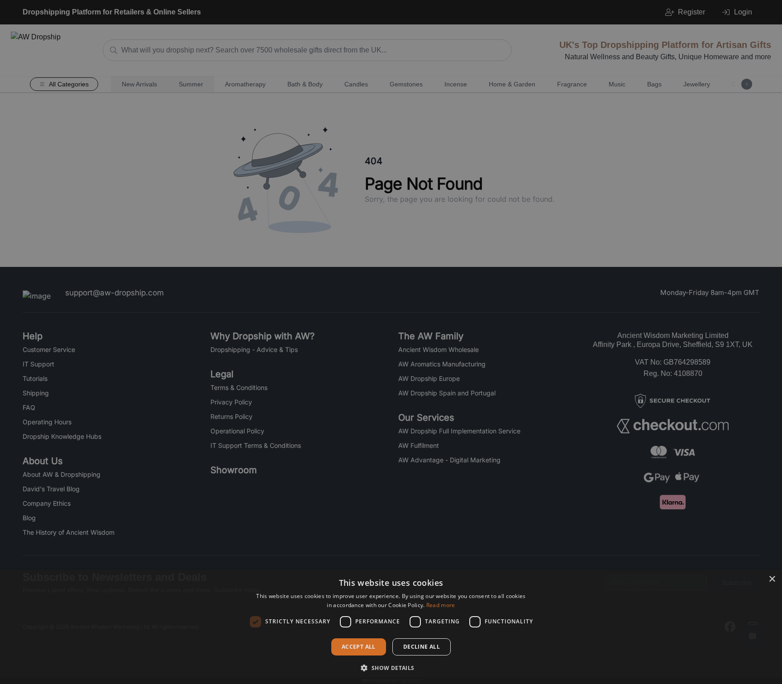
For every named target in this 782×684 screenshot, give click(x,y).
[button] (390, 667)
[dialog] (391, 627)
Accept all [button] (359, 647)
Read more (440, 605)
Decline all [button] (421, 647)
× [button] (771, 579)
